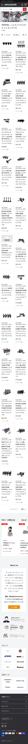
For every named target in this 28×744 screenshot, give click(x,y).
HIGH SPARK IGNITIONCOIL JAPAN (6, 52)
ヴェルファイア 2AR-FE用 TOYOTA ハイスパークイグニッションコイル (6, 252)
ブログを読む (14, 607)
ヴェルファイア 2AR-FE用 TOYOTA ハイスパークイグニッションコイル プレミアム (21, 490)
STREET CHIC (20, 681)
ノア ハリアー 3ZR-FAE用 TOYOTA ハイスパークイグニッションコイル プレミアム (21, 216)
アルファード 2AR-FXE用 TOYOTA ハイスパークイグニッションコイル (6, 489)
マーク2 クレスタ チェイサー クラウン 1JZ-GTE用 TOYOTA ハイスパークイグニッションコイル (6, 137)
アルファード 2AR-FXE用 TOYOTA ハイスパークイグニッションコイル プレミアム (21, 99)
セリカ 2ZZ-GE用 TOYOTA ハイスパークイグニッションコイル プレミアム (6, 175)
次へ (23, 509)
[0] (25, 5)
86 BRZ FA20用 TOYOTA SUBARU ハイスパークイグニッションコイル (21, 408)
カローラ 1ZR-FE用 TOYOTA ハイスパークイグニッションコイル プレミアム (6, 331)
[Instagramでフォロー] (5, 726)
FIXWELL (5, 540)
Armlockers (20, 687)
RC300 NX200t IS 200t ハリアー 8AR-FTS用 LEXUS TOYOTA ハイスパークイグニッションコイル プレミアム (21, 177)
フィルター (7, 35)
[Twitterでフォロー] (2, 726)
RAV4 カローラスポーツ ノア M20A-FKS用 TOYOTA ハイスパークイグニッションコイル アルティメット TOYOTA (6, 450)
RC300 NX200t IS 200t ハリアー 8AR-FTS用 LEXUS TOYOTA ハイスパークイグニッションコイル (6, 218)
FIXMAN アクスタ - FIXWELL (9, 544)
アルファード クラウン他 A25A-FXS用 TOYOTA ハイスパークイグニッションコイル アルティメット (21, 369)
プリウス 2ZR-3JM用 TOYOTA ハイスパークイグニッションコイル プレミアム (21, 331)
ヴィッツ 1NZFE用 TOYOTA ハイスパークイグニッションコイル (6, 291)
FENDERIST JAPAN (7, 681)
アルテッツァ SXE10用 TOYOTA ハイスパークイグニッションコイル (21, 136)
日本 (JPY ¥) (5, 719)
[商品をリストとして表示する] (26, 34)
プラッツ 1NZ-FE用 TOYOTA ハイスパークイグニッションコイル (20, 446)
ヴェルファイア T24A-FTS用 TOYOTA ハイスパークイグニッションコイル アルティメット (6, 368)
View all (24, 520)
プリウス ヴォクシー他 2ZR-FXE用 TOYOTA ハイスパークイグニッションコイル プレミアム (21, 60)
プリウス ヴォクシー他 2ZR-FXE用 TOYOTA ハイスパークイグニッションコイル (21, 256)
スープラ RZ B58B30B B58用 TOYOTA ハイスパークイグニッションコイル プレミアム (21, 293)
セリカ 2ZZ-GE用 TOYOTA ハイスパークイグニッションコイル (6, 58)
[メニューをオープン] (2, 4)
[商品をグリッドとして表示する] (23, 34)
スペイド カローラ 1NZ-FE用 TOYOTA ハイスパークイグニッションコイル (6, 98)
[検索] (25, 9)
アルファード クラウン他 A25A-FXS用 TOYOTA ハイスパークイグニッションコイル (6, 409)
